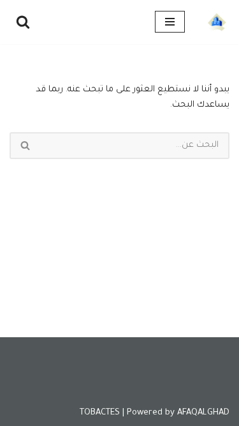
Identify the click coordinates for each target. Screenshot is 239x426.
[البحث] (23, 22)
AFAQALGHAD (203, 413)
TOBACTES (100, 413)
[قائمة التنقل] (170, 22)
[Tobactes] (216, 22)
